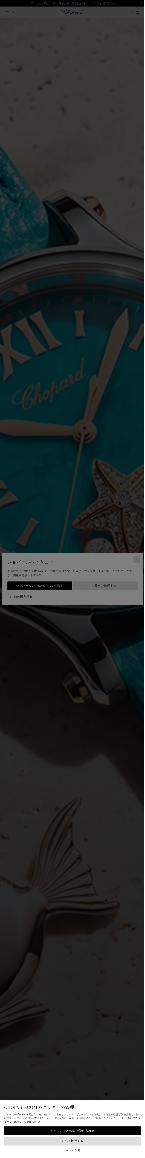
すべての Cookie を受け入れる (72, 1130)
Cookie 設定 (73, 1150)
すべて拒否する (72, 1140)
